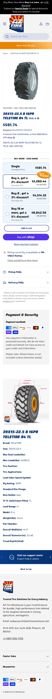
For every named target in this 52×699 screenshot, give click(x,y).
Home (5, 53)
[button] (47, 24)
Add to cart (26, 228)
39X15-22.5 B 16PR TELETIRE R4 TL (25, 53)
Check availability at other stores (23, 260)
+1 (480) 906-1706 (13, 638)
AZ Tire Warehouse (17, 691)
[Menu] (4, 24)
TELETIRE (7, 108)
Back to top (26, 569)
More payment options (26, 244)
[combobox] (26, 36)
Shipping (7, 129)
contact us (7, 301)
